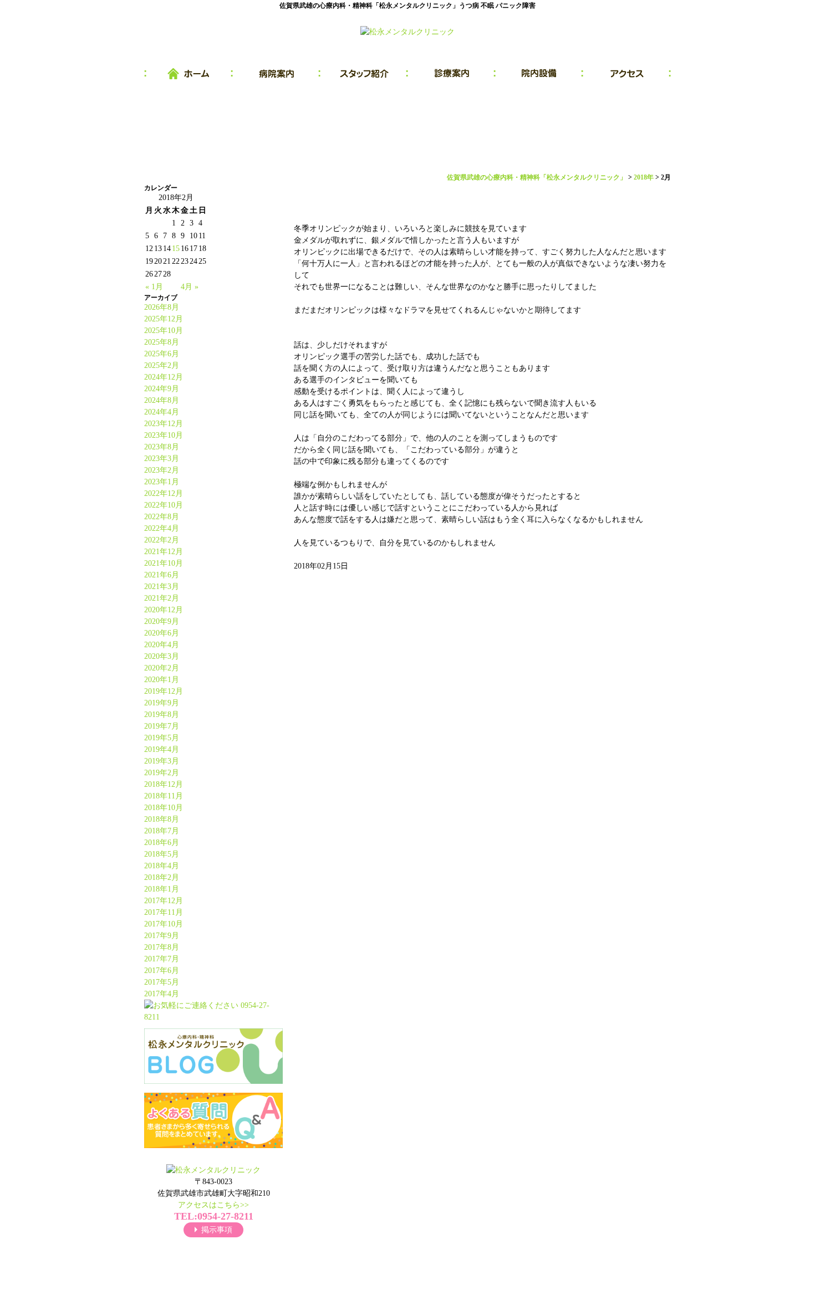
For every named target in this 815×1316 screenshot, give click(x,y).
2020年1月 (161, 679)
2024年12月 (163, 377)
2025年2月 (161, 365)
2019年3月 (161, 761)
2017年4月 (161, 994)
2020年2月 (161, 668)
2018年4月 (161, 866)
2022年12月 (163, 493)
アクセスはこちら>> (213, 1205)
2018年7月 (161, 831)
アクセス (627, 73)
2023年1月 (161, 482)
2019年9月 (161, 703)
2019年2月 (161, 773)
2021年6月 (161, 575)
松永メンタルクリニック (395, 1294)
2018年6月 (161, 842)
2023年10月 (163, 435)
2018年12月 (163, 784)
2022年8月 (161, 517)
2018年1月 (161, 889)
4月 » (189, 287)
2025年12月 (163, 319)
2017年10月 (163, 924)
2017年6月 (161, 970)
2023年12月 (163, 423)
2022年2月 (161, 540)
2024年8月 (161, 400)
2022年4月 (161, 528)
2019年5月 (161, 738)
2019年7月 (161, 726)
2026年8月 (161, 307)
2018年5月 (161, 854)
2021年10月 (163, 563)
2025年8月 (161, 342)
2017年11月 (163, 912)
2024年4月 (161, 412)
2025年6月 (161, 354)
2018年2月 (161, 877)
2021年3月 (161, 586)
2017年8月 (161, 947)
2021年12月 (163, 551)
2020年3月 (161, 656)
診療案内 (452, 73)
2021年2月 (161, 598)
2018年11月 (163, 796)
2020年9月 (161, 621)
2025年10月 (163, 330)
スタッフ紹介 (364, 73)
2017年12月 (163, 901)
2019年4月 (161, 749)
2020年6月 (161, 633)
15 (176, 248)
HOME (188, 73)
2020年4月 (161, 645)
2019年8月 (161, 714)
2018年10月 (163, 807)
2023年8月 (161, 447)
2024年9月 (161, 389)
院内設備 (539, 73)
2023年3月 (161, 458)
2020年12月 (163, 610)
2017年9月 (161, 935)
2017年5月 (161, 982)
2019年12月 (163, 691)
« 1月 (154, 287)
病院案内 (276, 73)
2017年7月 (161, 959)
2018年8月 (161, 819)
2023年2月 (161, 470)
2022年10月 (163, 505)
